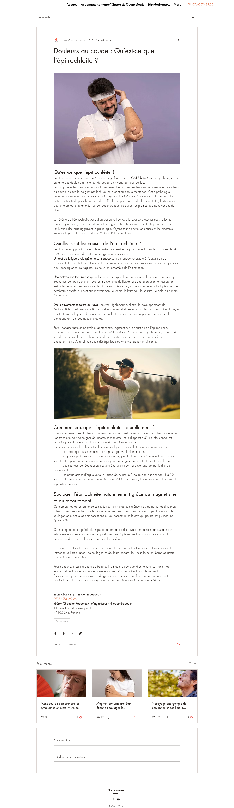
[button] (193, 16)
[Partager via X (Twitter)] (63, 633)
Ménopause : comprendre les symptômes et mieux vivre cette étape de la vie (61, 705)
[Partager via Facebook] (55, 633)
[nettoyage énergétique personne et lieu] (172, 683)
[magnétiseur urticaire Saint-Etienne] (117, 683)
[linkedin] (118, 799)
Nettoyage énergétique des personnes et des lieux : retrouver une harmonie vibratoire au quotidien (170, 705)
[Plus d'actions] (178, 40)
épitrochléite (62, 621)
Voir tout (193, 663)
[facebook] (113, 799)
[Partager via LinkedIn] (72, 633)
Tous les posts (43, 16)
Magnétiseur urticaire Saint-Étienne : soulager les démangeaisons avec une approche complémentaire (114, 705)
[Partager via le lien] (80, 633)
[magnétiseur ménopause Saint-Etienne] (61, 683)
